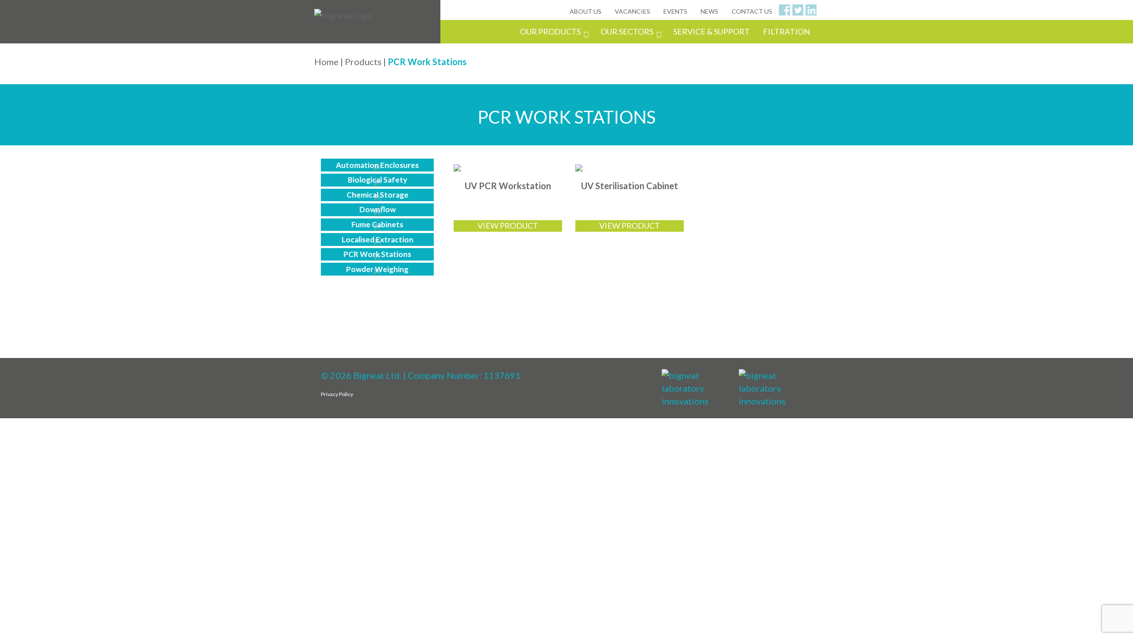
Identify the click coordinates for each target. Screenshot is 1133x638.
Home (326, 61)
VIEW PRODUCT (508, 225)
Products (363, 61)
